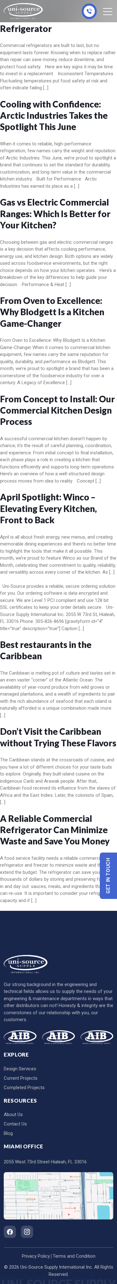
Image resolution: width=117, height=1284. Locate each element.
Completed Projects (24, 1087)
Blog (8, 1133)
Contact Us (15, 1124)
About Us (13, 1114)
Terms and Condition (74, 1256)
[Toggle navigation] (108, 11)
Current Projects (20, 1078)
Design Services (20, 1069)
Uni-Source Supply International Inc (56, 1267)
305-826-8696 (89, 11)
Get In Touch (108, 876)
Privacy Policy (36, 1256)
